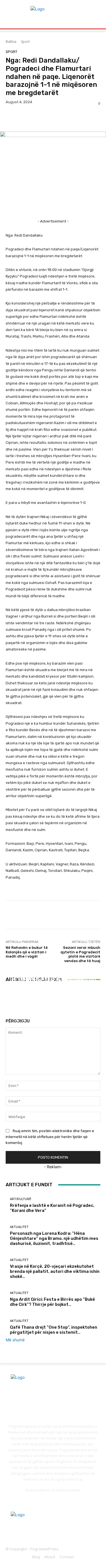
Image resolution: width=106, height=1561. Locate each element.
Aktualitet (52, 969)
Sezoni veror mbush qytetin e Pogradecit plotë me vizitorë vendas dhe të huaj (80, 954)
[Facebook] (11, 118)
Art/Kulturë (20, 1199)
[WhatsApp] (50, 118)
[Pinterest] (37, 118)
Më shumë (15, 1339)
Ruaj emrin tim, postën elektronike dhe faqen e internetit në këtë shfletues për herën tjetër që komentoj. (50, 1137)
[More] (64, 118)
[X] (24, 118)
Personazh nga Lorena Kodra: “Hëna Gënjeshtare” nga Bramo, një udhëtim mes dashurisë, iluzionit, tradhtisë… (54, 1238)
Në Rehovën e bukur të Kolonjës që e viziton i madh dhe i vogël (27, 951)
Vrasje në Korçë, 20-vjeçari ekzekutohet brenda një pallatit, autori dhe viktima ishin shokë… (53, 982)
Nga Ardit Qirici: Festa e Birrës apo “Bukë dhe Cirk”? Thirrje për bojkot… (52, 1302)
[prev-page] (7, 999)
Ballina (11, 41)
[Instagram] (26, 1504)
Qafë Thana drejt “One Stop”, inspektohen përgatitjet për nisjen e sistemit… (53, 1330)
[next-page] (10, 999)
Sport (25, 41)
